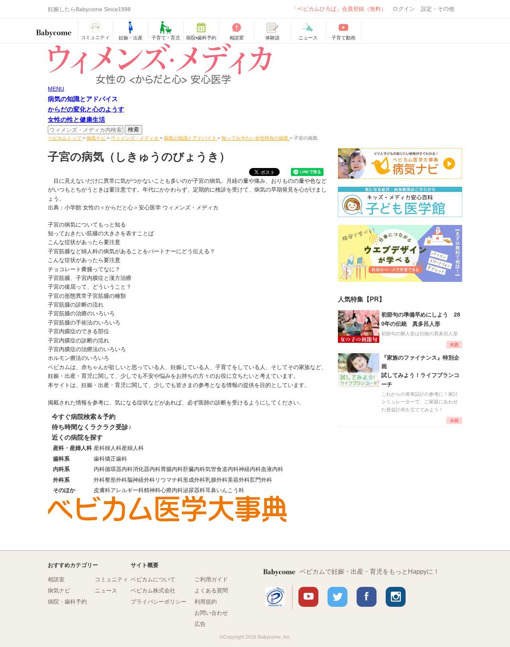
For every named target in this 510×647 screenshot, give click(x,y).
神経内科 (250, 469)
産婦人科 (133, 448)
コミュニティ (111, 579)
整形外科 (116, 480)
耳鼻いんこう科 (224, 490)
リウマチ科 (169, 480)
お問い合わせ (211, 613)
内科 (99, 469)
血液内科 (272, 469)
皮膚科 (102, 490)
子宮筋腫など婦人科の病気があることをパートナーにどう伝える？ (131, 251)
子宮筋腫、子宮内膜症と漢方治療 (89, 278)
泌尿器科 (194, 490)
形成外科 (194, 480)
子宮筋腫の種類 (106, 296)
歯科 (99, 458)
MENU (56, 89)
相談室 (56, 579)
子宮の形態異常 (67, 296)
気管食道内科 (222, 469)
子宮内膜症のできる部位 (78, 331)
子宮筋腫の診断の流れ (76, 304)
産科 (99, 448)
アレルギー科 (127, 490)
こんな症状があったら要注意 (84, 242)
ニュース (106, 590)
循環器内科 (119, 469)
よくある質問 (211, 590)
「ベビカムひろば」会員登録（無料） (339, 9)
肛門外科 (261, 480)
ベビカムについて (153, 579)
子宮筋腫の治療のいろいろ (81, 313)
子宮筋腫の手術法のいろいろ (84, 322)
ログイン (403, 9)
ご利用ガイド (211, 579)
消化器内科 (147, 469)
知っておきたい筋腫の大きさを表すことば (101, 233)
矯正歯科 (116, 458)
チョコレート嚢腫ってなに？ (84, 269)
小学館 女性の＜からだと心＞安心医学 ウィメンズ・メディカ (141, 207)
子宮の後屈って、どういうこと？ (89, 286)
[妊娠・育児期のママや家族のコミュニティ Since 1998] (54, 29)
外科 (99, 480)
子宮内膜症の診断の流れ (78, 340)
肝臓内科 (194, 469)
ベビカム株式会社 (153, 590)
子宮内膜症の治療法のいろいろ (87, 349)
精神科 (152, 490)
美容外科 (239, 480)
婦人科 (113, 448)
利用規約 (205, 601)
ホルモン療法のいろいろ (78, 358)
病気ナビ (59, 590)
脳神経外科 (141, 480)
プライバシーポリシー (158, 601)
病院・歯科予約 (67, 601)
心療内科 (172, 490)
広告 (200, 624)
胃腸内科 (172, 469)
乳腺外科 (216, 480)
